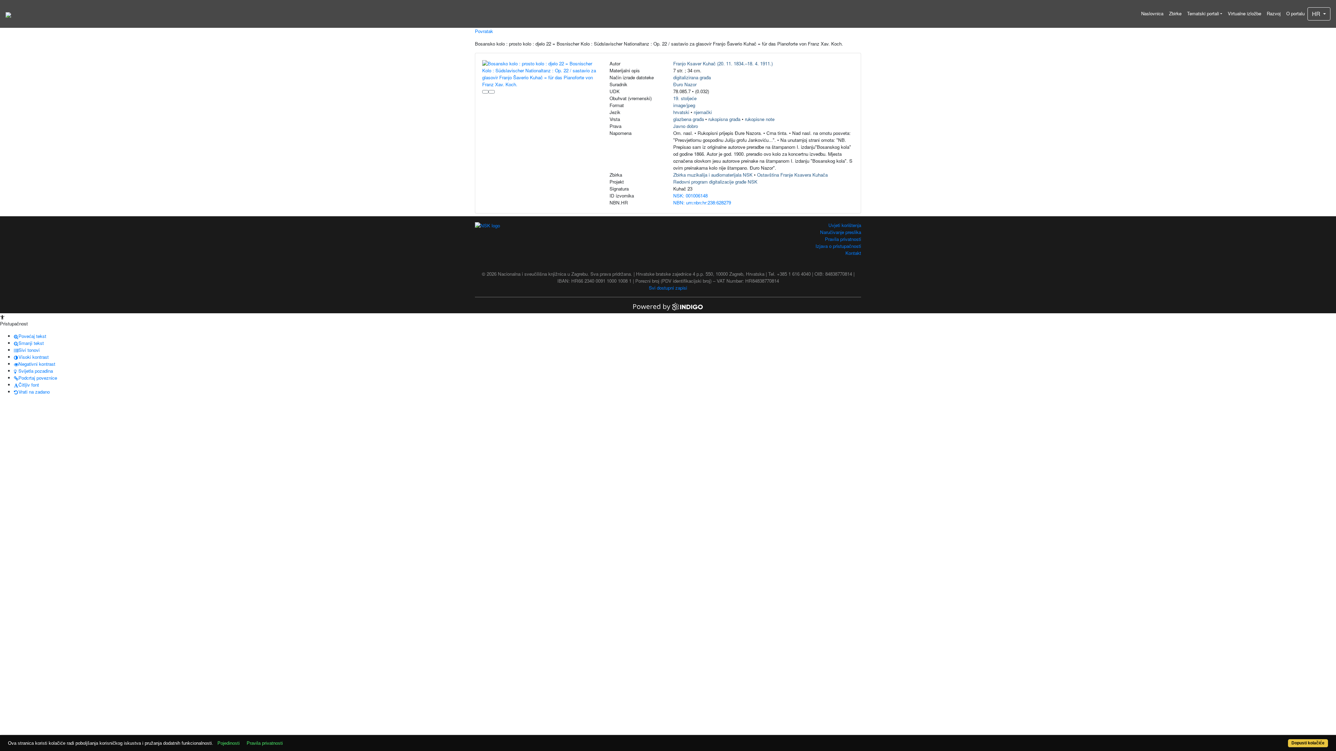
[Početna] (8, 14)
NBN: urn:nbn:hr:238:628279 (702, 202)
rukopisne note (759, 119)
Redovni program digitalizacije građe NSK (715, 181)
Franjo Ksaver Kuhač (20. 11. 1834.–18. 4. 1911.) (723, 63)
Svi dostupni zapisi (668, 287)
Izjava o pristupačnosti (838, 246)
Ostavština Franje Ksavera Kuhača (792, 174)
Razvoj (1274, 13)
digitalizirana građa (692, 77)
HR (1317, 14)
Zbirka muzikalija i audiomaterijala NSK (713, 174)
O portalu (1295, 13)
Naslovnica (1152, 13)
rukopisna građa (724, 119)
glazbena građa (688, 119)
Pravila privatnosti (843, 239)
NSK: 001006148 (690, 195)
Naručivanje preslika (840, 232)
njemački (703, 112)
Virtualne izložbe (1244, 13)
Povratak (484, 31)
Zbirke (1175, 13)
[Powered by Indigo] (668, 306)
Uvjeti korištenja (844, 225)
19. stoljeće (685, 98)
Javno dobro (685, 126)
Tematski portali (1203, 13)
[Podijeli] (491, 92)
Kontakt (853, 253)
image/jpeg (684, 105)
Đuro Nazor (685, 84)
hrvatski (681, 112)
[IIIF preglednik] (485, 92)
